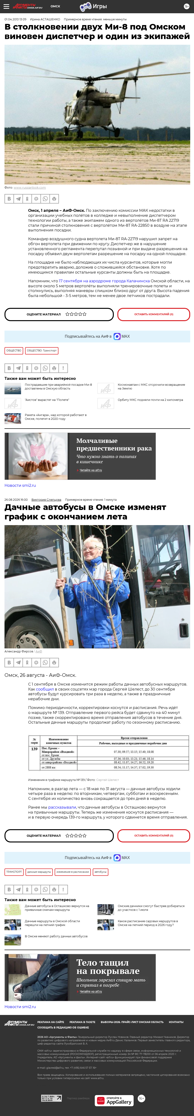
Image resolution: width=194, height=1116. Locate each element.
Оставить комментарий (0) (153, 314)
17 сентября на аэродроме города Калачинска (104, 281)
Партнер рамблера (78, 1098)
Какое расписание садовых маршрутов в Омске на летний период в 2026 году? (148, 923)
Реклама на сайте (50, 1022)
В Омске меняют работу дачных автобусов (56, 936)
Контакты (176, 1022)
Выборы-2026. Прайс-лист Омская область (132, 1022)
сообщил (45, 689)
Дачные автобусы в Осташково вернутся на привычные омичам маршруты (57, 908)
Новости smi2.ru (20, 485)
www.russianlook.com (30, 187)
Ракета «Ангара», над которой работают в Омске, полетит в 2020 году (56, 417)
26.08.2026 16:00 (16, 499)
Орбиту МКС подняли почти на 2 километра (150, 400)
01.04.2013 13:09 (15, 19)
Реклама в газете (82, 1022)
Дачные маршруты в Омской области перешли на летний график (52, 923)
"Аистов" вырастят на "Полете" (47, 400)
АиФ (38, 651)
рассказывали (62, 807)
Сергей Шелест (107, 780)
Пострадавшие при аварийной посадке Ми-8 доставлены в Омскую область (58, 386)
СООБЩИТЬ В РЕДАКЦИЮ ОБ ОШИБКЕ (63, 1027)
